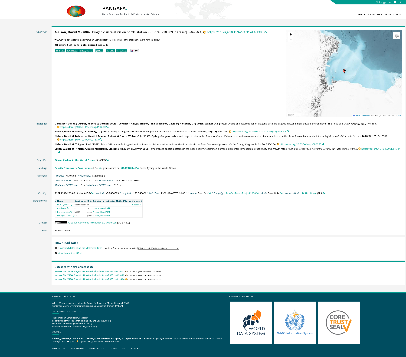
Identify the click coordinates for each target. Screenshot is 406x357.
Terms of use (77, 348)
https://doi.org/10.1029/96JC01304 (380, 148)
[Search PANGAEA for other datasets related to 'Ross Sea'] (210, 193)
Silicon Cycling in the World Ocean (75, 160)
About (387, 14)
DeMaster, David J (65, 123)
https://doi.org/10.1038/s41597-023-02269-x (99, 341)
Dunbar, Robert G (88, 123)
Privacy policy (96, 348)
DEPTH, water (63, 204)
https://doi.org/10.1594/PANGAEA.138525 (237, 32)
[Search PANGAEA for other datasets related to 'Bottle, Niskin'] (324, 193)
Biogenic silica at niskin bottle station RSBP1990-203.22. (90, 275)
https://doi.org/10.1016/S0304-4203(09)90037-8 (259, 131)
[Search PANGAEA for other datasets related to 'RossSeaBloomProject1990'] (257, 193)
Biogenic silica (63, 212)
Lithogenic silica (64, 215)
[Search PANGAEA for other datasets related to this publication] (107, 127)
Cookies (113, 348)
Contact (398, 14)
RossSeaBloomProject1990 (241, 193)
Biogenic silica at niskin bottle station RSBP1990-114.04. (90, 279)
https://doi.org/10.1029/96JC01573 (79, 139)
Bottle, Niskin (309, 193)
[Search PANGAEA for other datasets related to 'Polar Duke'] (281, 193)
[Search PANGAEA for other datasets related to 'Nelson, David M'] (109, 208)
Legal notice (58, 348)
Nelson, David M (68, 32)
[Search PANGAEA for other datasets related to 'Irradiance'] (68, 208)
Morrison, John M (147, 123)
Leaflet (357, 115)
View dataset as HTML (70, 253)
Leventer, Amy (127, 123)
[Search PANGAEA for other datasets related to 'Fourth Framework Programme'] (100, 168)
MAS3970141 (128, 167)
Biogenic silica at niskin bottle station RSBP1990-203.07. (90, 271)
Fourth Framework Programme (73, 167)
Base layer (366, 115)
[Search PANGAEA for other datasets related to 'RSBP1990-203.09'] (92, 193)
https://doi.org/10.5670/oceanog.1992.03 (83, 126)
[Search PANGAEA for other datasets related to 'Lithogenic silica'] (73, 216)
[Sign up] (395, 2)
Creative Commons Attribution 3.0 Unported (92, 222)
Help (379, 14)
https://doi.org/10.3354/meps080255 (300, 144)
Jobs (124, 348)
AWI (399, 115)
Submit (371, 14)
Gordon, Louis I (109, 123)
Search (361, 14)
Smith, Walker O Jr (207, 123)
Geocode (136, 204)
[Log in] (401, 2)
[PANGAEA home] (76, 8)
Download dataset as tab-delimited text (80, 247)
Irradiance (61, 208)
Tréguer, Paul (83, 144)
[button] (344, 71)
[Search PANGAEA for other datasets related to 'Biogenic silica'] (71, 212)
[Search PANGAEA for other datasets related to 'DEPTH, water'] (71, 205)
